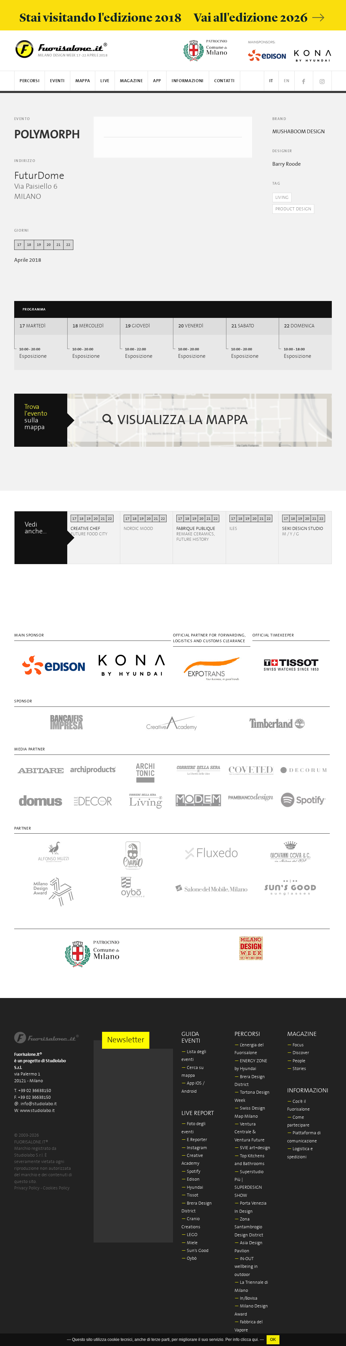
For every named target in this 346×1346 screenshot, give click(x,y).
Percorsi (30, 81)
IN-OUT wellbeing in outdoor (246, 1266)
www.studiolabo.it (37, 1110)
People (296, 1061)
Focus (295, 1045)
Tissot (189, 1195)
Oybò (189, 1258)
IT (271, 81)
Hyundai (192, 1187)
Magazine (131, 81)
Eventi (57, 81)
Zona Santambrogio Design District (248, 1227)
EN (286, 81)
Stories (296, 1068)
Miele (189, 1243)
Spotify (190, 1171)
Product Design (293, 209)
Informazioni (188, 81)
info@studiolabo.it (39, 1104)
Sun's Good (194, 1250)
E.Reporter (194, 1139)
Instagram (194, 1148)
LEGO (189, 1234)
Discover (298, 1052)
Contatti (224, 81)
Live (104, 81)
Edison (190, 1179)
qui (255, 1339)
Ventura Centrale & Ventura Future (249, 1132)
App (157, 81)
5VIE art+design (252, 1148)
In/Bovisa (245, 1298)
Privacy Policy (27, 1188)
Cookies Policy (56, 1188)
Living (282, 197)
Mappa (82, 81)
